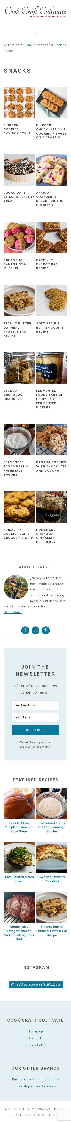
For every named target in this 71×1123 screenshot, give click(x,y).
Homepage (35, 1031)
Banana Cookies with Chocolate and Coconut (51, 466)
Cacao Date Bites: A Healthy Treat (19, 197)
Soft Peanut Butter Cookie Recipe (50, 327)
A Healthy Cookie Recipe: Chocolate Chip (18, 534)
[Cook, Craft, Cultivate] (35, 24)
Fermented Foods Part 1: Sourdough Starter (51, 827)
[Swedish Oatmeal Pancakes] (51, 872)
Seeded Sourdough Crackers (14, 395)
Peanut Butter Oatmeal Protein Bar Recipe (18, 329)
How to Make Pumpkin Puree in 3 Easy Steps (19, 827)
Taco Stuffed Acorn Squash (19, 879)
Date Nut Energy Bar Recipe (47, 264)
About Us (35, 1038)
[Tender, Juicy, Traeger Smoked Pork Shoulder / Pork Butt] (19, 922)
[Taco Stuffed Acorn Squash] (19, 872)
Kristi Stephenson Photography (35, 1079)
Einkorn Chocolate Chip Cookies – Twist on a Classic (51, 131)
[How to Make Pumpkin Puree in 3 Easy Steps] (19, 818)
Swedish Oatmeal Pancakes (52, 879)
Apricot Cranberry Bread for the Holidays (49, 199)
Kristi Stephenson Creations (36, 1086)
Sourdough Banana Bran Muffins (16, 264)
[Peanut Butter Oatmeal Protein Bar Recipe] (51, 922)
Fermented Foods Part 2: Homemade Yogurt (17, 468)
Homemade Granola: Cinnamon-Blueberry (46, 536)
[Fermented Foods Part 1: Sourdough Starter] (51, 818)
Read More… (13, 612)
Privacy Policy (35, 1045)
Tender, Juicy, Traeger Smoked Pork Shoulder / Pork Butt (19, 933)
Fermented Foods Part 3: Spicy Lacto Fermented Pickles (49, 399)
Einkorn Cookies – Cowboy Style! (18, 129)
